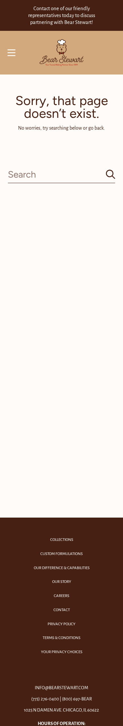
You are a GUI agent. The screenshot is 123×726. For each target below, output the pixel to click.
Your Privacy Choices (61, 652)
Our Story (61, 582)
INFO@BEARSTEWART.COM (61, 687)
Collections (61, 540)
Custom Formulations (61, 554)
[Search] (110, 174)
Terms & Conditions (61, 638)
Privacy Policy (61, 624)
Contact (61, 610)
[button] (11, 53)
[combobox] (61, 174)
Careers (61, 596)
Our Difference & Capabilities (62, 568)
